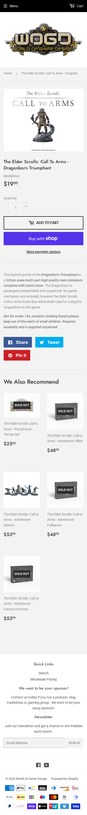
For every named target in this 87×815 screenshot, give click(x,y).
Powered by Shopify (64, 778)
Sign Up (74, 743)
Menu (14, 6)
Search (43, 673)
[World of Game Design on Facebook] (38, 766)
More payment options (43, 252)
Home (8, 73)
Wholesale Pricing (43, 679)
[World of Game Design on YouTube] (46, 766)
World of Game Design (31, 778)
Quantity (10, 198)
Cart (79, 6)
